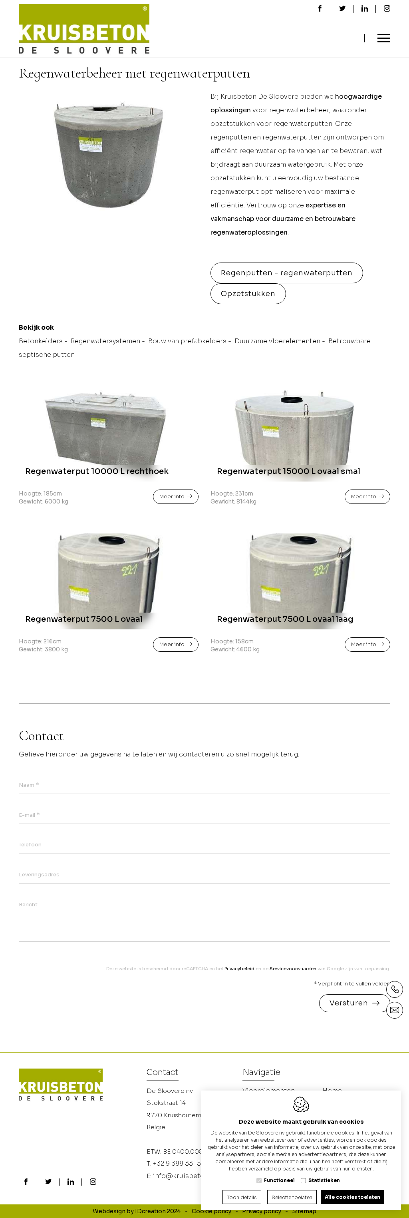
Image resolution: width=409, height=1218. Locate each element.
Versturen (349, 1003)
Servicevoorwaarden (293, 968)
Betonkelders (41, 341)
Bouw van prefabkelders (187, 341)
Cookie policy (211, 1211)
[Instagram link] (93, 1182)
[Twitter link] (48, 1182)
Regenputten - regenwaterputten (287, 273)
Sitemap (304, 1211)
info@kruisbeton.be (185, 1176)
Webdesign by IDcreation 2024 (137, 1211)
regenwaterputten (302, 123)
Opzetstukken (248, 293)
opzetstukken (232, 123)
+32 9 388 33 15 (177, 1163)
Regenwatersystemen (105, 341)
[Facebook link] (26, 1182)
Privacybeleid (239, 968)
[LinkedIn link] (71, 1182)
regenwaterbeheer (299, 110)
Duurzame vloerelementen (277, 341)
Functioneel (279, 1180)
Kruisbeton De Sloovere (259, 96)
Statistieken (324, 1180)
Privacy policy (261, 1211)
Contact (163, 1073)
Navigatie (261, 1073)
